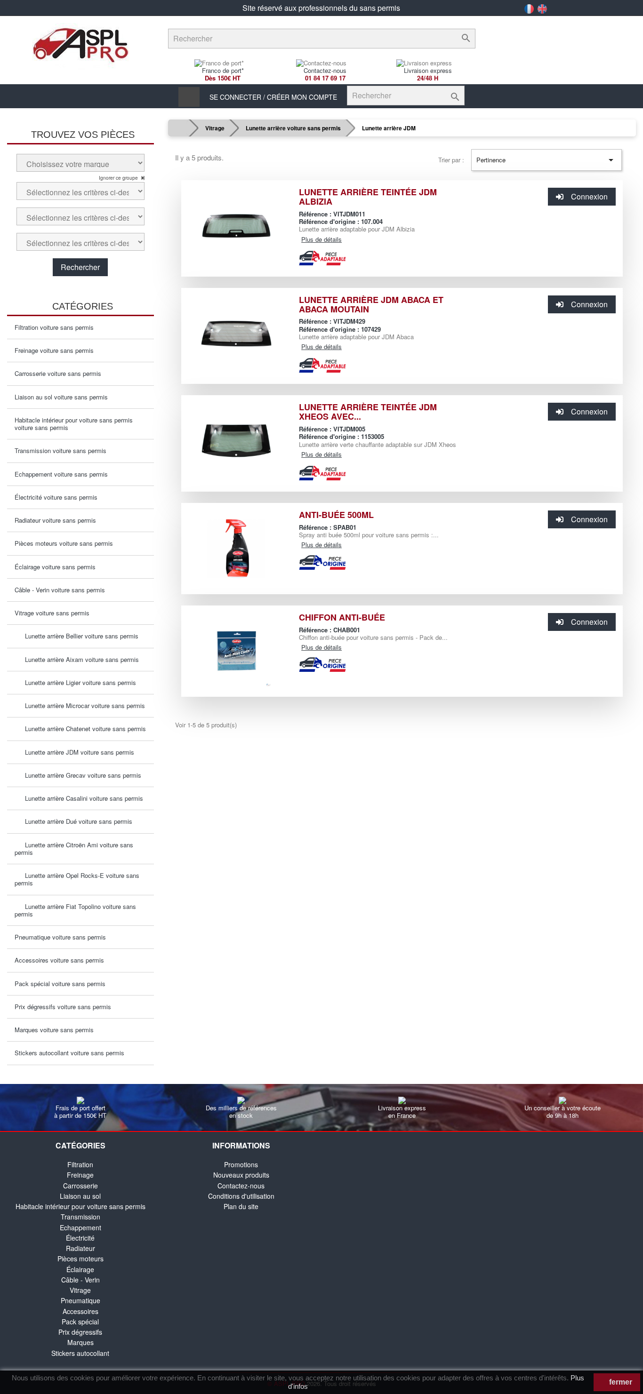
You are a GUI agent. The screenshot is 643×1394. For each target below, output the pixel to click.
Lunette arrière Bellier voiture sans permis (78, 635)
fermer (619, 1382)
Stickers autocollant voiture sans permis (69, 1052)
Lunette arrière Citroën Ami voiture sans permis (74, 848)
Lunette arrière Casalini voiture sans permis (81, 798)
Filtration (80, 1164)
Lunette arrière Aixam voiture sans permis (79, 659)
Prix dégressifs (80, 1332)
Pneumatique (80, 1300)
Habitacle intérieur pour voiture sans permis (80, 1206)
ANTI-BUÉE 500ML (336, 515)
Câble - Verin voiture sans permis (60, 589)
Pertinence (546, 160)
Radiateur (80, 1248)
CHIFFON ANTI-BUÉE (342, 617)
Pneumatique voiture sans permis (60, 936)
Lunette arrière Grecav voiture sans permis (80, 775)
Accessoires (80, 1311)
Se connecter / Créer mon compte (273, 97)
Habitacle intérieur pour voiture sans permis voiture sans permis (74, 423)
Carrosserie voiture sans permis (58, 373)
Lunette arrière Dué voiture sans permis (75, 821)
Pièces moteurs (80, 1258)
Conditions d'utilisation (241, 1196)
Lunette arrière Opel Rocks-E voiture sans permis (77, 879)
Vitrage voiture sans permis (52, 612)
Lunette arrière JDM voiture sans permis (76, 752)
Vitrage (80, 1290)
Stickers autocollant (80, 1353)
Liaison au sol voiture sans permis (61, 396)
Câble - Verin (80, 1279)
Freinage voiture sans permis (54, 350)
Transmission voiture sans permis (60, 450)
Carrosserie (80, 1185)
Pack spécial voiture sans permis (60, 983)
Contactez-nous (241, 1185)
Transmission (80, 1216)
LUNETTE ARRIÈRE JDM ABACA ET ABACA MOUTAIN (371, 304)
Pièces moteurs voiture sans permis (64, 543)
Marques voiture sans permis (54, 1029)
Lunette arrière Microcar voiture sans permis (82, 705)
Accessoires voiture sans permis (59, 960)
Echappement (80, 1227)
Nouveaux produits (241, 1174)
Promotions (241, 1164)
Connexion (589, 196)
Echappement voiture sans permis (61, 474)
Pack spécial (80, 1321)
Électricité (80, 1238)
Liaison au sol (80, 1196)
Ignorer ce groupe (119, 178)
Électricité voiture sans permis (56, 497)
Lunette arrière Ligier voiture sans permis (77, 682)
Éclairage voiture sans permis (55, 566)
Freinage (80, 1174)
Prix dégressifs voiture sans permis (63, 1006)
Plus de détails (321, 239)
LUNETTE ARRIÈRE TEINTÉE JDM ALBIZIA (368, 196)
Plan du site (241, 1206)
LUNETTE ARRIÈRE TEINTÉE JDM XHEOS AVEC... (368, 411)
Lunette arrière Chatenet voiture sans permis (82, 728)
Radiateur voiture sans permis (55, 520)
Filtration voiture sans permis (54, 327)
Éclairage (80, 1269)
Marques (80, 1342)
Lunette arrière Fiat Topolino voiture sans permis (75, 910)
